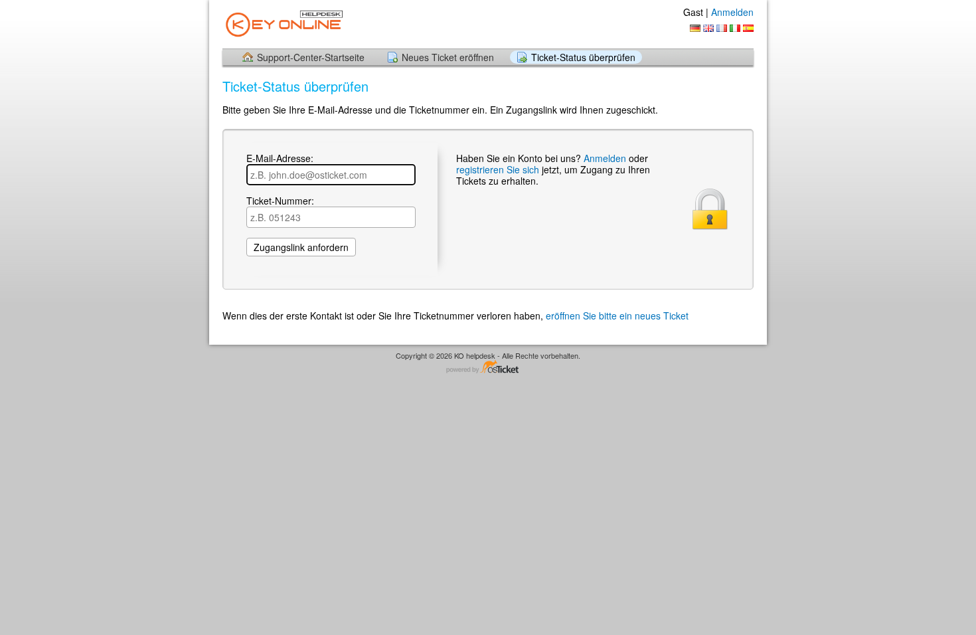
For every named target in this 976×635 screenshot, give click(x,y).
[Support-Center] (283, 23)
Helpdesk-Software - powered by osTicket (488, 367)
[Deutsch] (695, 28)
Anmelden (732, 12)
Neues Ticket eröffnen (448, 57)
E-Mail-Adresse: (279, 159)
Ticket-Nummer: (280, 201)
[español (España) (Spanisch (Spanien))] (748, 28)
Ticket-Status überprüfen (583, 57)
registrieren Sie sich (499, 169)
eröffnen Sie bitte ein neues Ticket (617, 315)
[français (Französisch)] (721, 28)
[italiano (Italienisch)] (735, 28)
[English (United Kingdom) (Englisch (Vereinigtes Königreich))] (708, 28)
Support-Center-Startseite (311, 57)
